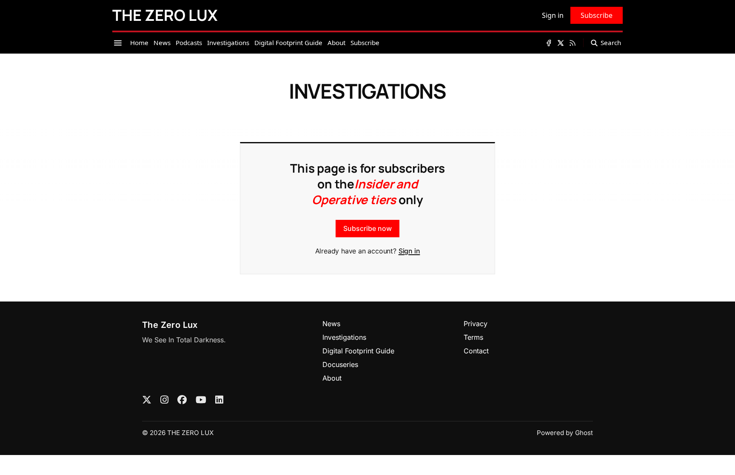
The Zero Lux (170, 325)
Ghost (584, 433)
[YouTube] (201, 400)
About (332, 378)
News (331, 323)
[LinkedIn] (219, 400)
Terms (473, 337)
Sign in (409, 251)
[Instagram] (164, 400)
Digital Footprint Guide (358, 351)
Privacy (475, 323)
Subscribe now (367, 228)
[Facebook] (182, 400)
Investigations (344, 337)
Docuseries (340, 364)
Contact (476, 351)
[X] (146, 400)
